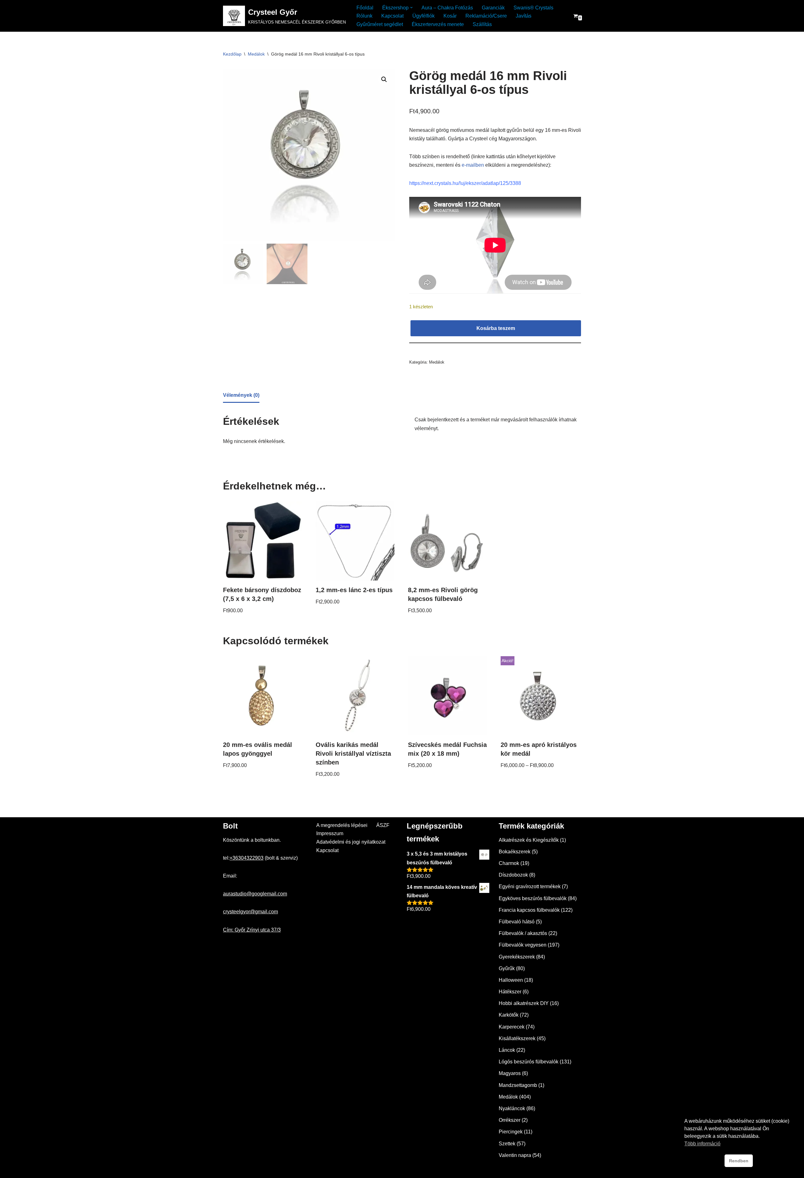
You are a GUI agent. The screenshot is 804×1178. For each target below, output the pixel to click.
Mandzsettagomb (518, 1085)
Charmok (509, 863)
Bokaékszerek (514, 851)
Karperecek (511, 1026)
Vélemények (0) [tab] (241, 395)
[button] (411, 7)
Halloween (511, 980)
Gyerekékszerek (517, 956)
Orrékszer (509, 1120)
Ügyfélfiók (423, 16)
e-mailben (473, 165)
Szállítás (482, 24)
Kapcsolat (392, 16)
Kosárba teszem (495, 328)
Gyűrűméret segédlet (379, 24)
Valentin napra (515, 1155)
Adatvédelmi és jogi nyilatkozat (350, 842)
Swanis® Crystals (533, 7)
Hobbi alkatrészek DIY (524, 1003)
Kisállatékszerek (517, 1038)
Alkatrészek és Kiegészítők (529, 840)
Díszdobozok (513, 875)
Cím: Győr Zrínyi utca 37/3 (252, 929)
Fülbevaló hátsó (517, 921)
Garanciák (493, 7)
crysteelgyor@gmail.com (250, 911)
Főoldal (364, 7)
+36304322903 (246, 858)
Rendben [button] (738, 1160)
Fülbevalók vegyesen (522, 945)
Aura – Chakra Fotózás (447, 7)
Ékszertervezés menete (438, 24)
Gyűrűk (507, 968)
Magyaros (510, 1073)
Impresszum (329, 833)
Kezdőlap (232, 54)
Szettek (507, 1143)
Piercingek (511, 1131)
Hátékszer (510, 991)
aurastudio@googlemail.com (255, 893)
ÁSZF (382, 825)
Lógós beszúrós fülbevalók (528, 1061)
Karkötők (509, 1015)
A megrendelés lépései (341, 825)
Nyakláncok (512, 1108)
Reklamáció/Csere (486, 16)
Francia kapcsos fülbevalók (529, 910)
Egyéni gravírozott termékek (530, 886)
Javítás (523, 16)
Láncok (507, 1050)
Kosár (450, 16)
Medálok (256, 54)
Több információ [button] (702, 1143)
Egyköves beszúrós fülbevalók (533, 898)
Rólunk (364, 16)
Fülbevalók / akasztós (523, 933)
